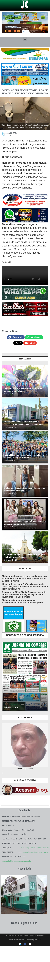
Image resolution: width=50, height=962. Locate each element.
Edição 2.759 (11, 707)
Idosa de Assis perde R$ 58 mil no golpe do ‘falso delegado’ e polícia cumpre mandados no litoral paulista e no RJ (25, 586)
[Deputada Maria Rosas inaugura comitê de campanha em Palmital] (25, 381)
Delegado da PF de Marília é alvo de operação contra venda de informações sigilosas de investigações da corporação (24, 594)
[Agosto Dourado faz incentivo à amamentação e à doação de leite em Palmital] (25, 514)
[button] (25, 39)
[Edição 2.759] (25, 676)
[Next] (45, 360)
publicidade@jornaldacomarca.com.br (33, 852)
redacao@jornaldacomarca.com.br (34, 848)
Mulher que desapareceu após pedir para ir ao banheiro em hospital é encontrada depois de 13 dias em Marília (24, 578)
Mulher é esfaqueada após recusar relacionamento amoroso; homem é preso (22, 601)
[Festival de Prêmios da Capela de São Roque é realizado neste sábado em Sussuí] (25, 547)
